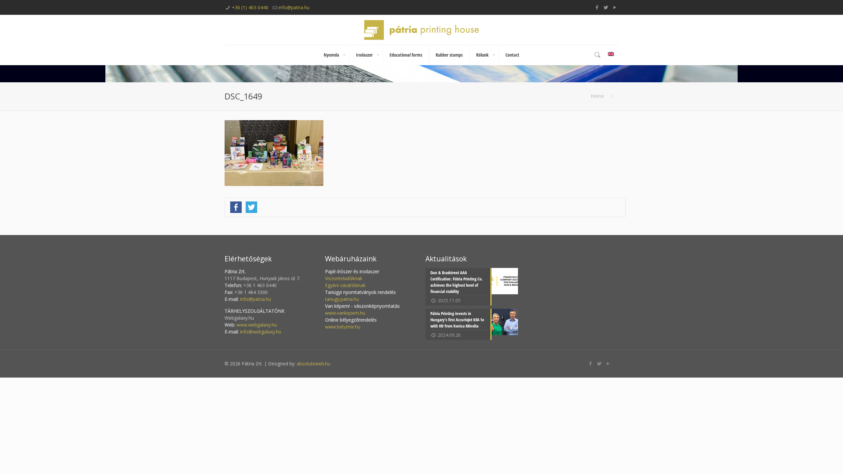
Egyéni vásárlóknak (345, 285)
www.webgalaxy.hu (256, 325)
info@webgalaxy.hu (260, 332)
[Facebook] (597, 7)
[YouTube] (615, 7)
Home (597, 96)
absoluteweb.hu (313, 363)
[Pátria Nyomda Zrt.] (421, 30)
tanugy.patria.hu (342, 299)
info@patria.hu (294, 7)
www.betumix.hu (342, 327)
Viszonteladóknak (343, 278)
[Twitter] (606, 7)
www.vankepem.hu (345, 313)
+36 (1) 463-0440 (250, 7)
